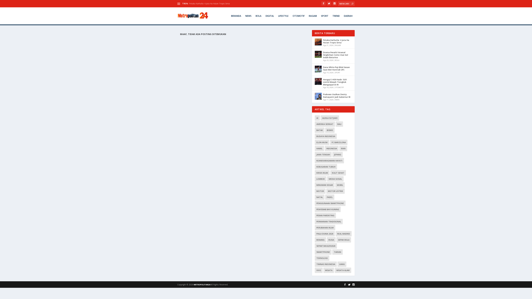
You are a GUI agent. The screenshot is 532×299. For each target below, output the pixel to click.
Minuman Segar (324, 185)
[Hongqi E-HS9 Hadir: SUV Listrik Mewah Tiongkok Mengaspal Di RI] (318, 81)
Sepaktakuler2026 (325, 246)
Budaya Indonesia (325, 136)
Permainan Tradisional (328, 221)
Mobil (340, 185)
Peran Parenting (325, 215)
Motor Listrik (335, 191)
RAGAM (313, 16)
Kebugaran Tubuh (325, 166)
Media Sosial (335, 179)
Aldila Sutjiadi (329, 118)
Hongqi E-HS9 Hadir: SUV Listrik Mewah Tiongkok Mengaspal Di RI (335, 82)
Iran (343, 148)
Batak (319, 130)
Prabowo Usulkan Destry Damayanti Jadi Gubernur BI (336, 95)
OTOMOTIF (299, 16)
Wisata (328, 270)
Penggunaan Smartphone (330, 203)
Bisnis (330, 130)
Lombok (320, 179)
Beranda (236, 16)
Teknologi (322, 258)
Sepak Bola (343, 240)
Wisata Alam (343, 270)
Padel (330, 197)
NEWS (248, 16)
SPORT (324, 16)
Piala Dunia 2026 (324, 233)
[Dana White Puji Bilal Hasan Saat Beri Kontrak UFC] (318, 69)
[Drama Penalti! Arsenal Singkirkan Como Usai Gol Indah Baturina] (318, 54)
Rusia (331, 240)
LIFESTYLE (283, 16)
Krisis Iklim (322, 173)
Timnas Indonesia (325, 264)
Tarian (337, 252)
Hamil (319, 148)
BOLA (258, 16)
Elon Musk (322, 142)
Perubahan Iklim (325, 227)
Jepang (337, 154)
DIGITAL (270, 16)
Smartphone (323, 252)
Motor (320, 191)
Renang (320, 240)
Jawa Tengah (323, 154)
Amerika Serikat (324, 124)
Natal (319, 197)
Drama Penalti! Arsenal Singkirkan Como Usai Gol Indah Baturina (335, 55)
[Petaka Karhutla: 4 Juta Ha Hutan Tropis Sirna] (318, 41)
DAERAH (348, 16)
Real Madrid (343, 233)
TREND (336, 16)
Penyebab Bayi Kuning (327, 209)
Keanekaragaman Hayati (329, 160)
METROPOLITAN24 (202, 284)
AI (317, 118)
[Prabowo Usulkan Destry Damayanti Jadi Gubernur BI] (318, 96)
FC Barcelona (339, 142)
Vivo (318, 270)
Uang (342, 264)
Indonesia (331, 148)
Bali (339, 124)
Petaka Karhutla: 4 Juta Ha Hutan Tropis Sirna (209, 3)
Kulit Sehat (338, 173)
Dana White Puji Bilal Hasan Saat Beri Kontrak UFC (336, 68)
